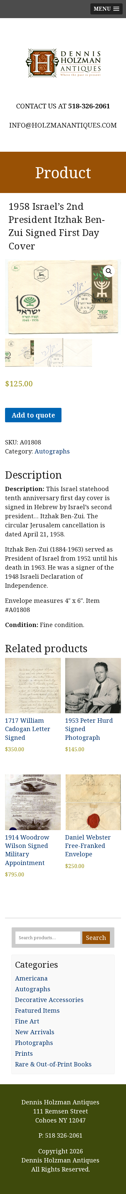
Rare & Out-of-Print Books (53, 1064)
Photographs (34, 1043)
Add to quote (33, 415)
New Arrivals (34, 1032)
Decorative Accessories (49, 1000)
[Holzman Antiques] (63, 63)
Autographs (52, 451)
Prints (24, 1053)
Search (96, 938)
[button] (109, 271)
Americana (31, 978)
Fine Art (27, 1021)
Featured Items (37, 1010)
